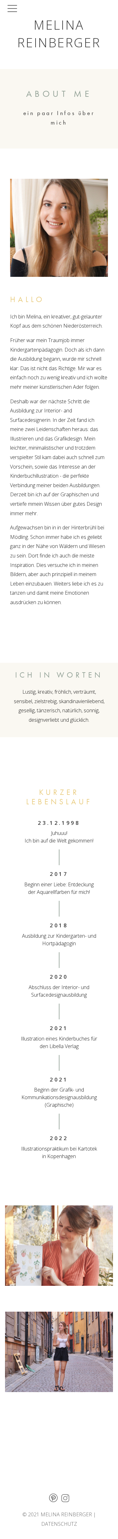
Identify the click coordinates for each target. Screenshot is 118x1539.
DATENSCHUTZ (59, 1523)
